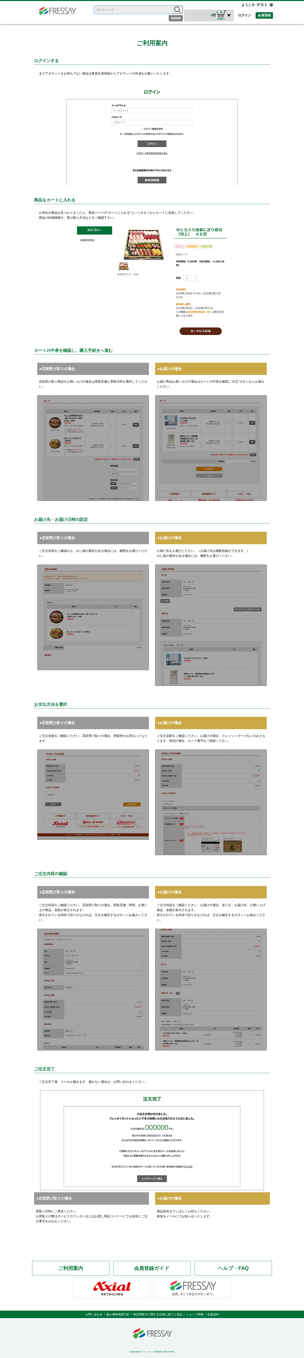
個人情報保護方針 (117, 1314)
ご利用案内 (70, 1268)
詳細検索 (176, 18)
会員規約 (213, 1314)
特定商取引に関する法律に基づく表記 (157, 1314)
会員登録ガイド (152, 1268)
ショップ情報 (194, 1314)
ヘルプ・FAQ (233, 1268)
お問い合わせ (94, 1314)
